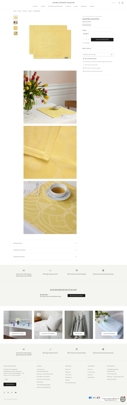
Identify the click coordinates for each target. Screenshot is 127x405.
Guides (67, 380)
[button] (83, 58)
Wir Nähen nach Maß (43, 376)
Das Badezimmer (109, 333)
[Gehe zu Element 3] (16, 28)
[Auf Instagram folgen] (8, 392)
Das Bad (76, 6)
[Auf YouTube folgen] (15, 392)
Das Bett (43, 6)
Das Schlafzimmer (48, 333)
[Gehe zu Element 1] (16, 17)
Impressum (91, 377)
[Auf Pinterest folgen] (12, 392)
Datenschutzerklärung (43, 387)
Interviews (68, 374)
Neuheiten (68, 377)
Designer (68, 372)
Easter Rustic (37, 11)
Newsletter (40, 382)
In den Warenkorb (102, 39)
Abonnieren (10, 384)
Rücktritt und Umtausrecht (45, 374)
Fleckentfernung (70, 382)
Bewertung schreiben (76, 295)
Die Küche (68, 6)
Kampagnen (84, 6)
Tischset (25, 11)
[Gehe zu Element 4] (16, 33)
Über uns (68, 369)
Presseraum (91, 372)
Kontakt (90, 369)
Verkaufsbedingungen (43, 384)
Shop (19, 11)
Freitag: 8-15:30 (111, 379)
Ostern (30, 11)
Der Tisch (35, 6)
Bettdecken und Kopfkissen (55, 6)
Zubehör (92, 6)
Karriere (90, 374)
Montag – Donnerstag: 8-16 (115, 376)
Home (15, 11)
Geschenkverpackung (43, 379)
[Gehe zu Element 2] (16, 23)
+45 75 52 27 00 (111, 374)
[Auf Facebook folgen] (4, 392)
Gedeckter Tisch (18, 333)
